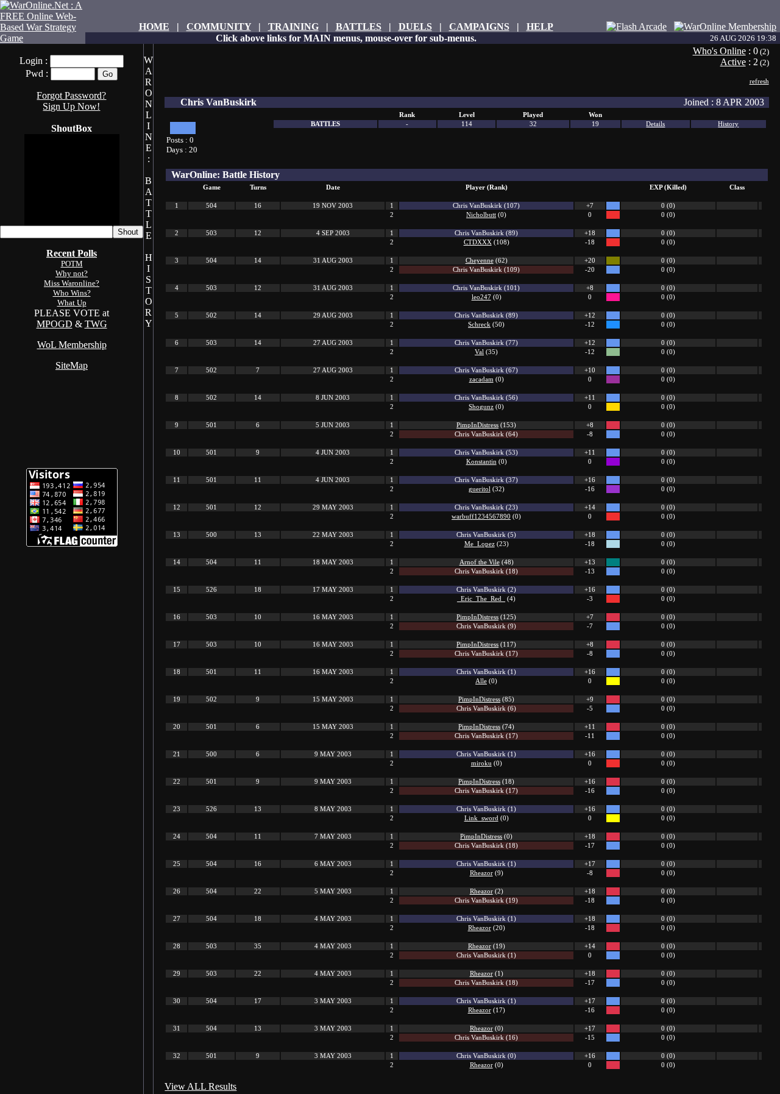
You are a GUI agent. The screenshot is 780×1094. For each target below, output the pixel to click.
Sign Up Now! (71, 106)
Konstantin (481, 461)
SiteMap (71, 365)
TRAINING (293, 26)
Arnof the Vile (479, 562)
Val (479, 352)
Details (655, 124)
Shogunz (481, 406)
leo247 (481, 297)
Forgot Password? (71, 95)
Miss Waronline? (71, 283)
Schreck (479, 324)
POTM (72, 263)
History (728, 124)
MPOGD (55, 324)
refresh (759, 81)
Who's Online (719, 51)
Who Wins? (72, 292)
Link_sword (481, 818)
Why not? (71, 273)
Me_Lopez (479, 544)
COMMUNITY (218, 26)
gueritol (480, 489)
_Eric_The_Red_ (481, 598)
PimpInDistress (477, 425)
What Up (72, 302)
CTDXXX (478, 242)
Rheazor (481, 873)
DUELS (415, 26)
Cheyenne (480, 260)
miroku (481, 763)
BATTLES (358, 26)
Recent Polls (71, 253)
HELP (539, 26)
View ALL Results (200, 1086)
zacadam (481, 379)
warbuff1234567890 (481, 516)
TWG (96, 324)
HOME (154, 26)
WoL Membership (72, 344)
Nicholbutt (481, 214)
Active (733, 62)
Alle (481, 681)
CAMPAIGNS (479, 26)
